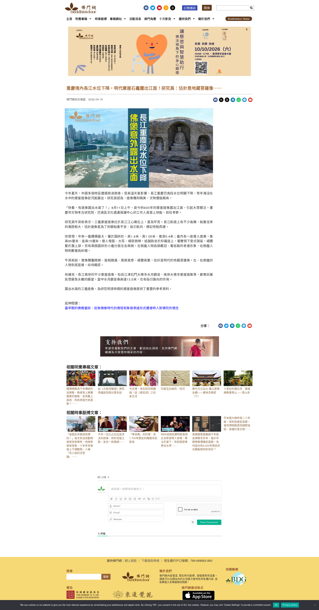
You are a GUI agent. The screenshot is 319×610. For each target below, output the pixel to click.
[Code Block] (144, 499)
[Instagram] (165, 7)
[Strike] (125, 499)
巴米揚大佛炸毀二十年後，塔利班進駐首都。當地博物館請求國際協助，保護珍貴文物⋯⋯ (237, 423)
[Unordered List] (134, 499)
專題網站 (116, 19)
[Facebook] (146, 7)
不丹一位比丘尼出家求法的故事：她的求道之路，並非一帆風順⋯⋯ (111, 438)
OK (276, 605)
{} (153, 498)
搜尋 (105, 576)
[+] (158, 498)
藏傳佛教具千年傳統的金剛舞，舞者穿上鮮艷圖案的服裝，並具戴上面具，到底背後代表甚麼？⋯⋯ (79, 396)
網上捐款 (131, 560)
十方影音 (165, 19)
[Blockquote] (139, 499)
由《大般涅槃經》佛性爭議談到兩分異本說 (111, 390)
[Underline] (120, 499)
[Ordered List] (130, 499)
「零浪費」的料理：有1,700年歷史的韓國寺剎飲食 (143, 438)
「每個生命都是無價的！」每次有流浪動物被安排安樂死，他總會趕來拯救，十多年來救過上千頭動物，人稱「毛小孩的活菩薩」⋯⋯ (79, 445)
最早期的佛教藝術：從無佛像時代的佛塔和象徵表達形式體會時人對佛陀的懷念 (122, 308)
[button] (215, 100)
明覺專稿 (81, 19)
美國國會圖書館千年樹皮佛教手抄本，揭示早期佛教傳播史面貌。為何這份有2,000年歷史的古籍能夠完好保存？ (206, 441)
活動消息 (135, 19)
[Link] (148, 499)
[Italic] (116, 499)
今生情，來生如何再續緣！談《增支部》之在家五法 (142, 392)
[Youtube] (159, 7)
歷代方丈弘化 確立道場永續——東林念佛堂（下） (205, 392)
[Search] (251, 7)
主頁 (69, 19)
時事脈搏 (101, 19)
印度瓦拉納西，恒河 (173, 389)
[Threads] (172, 7)
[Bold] (111, 499)
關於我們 (204, 19)
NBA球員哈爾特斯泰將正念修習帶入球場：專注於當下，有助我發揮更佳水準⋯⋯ (174, 439)
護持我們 (185, 19)
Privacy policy (290, 605)
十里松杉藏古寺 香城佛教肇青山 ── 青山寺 (237, 390)
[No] (315, 605)
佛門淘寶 (150, 19)
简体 (207, 7)
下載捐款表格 (150, 560)
